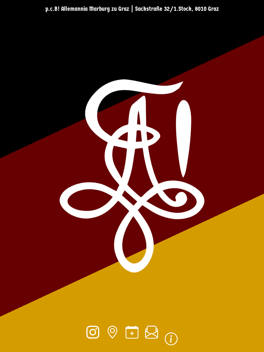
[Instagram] (93, 339)
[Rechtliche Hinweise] (171, 345)
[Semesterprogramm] (132, 339)
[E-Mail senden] (152, 339)
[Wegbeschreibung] (112, 339)
